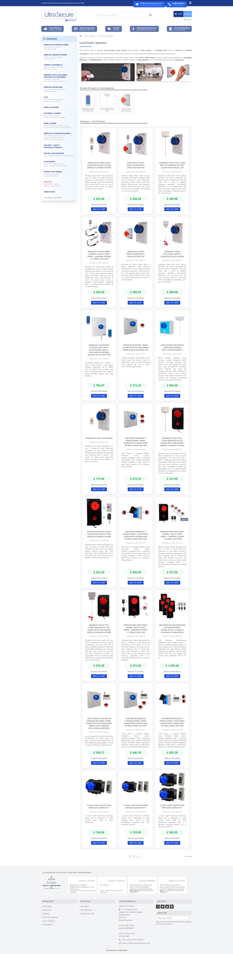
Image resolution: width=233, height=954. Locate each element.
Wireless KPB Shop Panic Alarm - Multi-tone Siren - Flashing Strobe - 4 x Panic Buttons (172, 535)
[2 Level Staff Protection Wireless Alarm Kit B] (136, 787)
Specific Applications (59, 154)
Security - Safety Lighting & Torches (53, 146)
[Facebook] (158, 907)
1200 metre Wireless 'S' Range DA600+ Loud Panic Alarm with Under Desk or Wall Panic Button (172, 722)
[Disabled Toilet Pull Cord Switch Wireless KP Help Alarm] (172, 233)
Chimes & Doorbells (54, 67)
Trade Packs (49, 192)
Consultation (48, 924)
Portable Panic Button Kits (88, 110)
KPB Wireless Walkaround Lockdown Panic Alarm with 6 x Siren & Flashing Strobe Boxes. (172, 628)
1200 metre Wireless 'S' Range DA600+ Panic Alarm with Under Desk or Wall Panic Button (135, 722)
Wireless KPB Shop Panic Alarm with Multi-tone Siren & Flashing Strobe (99, 534)
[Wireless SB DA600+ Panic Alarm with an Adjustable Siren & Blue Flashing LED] (136, 326)
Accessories (55, 163)
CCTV (53, 99)
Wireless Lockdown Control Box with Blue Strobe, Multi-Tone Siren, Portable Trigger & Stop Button (98, 350)
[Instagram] (172, 907)
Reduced (52, 184)
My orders (85, 906)
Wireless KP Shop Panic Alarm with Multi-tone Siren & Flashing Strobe (99, 165)
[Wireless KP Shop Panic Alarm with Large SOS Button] (136, 144)
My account (86, 901)
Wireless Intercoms (54, 89)
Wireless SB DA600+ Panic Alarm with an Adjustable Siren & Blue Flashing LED (135, 347)
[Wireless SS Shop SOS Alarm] (99, 419)
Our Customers (49, 921)
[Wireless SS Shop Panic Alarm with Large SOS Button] (136, 233)
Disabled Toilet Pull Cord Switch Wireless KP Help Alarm (172, 254)
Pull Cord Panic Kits (107, 110)
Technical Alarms (55, 115)
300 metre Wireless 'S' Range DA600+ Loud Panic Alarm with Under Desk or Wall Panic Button (135, 535)
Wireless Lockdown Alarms (57, 136)
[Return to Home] (80, 35)
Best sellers (47, 906)
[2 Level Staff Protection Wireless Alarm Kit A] (99, 787)
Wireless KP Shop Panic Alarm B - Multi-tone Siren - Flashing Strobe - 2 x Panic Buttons (99, 255)
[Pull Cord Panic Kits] (107, 100)
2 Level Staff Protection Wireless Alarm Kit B (135, 806)
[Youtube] (167, 907)
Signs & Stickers (51, 107)
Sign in (189, 19)
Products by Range (53, 173)
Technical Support (53, 198)
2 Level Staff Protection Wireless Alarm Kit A (99, 806)
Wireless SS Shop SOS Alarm (98, 438)
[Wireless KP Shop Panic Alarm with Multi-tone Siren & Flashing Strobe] (99, 144)
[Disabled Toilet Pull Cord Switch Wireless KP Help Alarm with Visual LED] (172, 144)
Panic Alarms (57, 125)
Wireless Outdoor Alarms (56, 47)
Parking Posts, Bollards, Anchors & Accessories (55, 78)
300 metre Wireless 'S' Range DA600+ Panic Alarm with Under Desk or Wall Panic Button (135, 442)
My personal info (88, 914)
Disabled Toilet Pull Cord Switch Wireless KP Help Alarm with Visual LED (172, 165)
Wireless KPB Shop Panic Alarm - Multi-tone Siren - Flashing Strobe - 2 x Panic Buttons (136, 628)
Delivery (46, 914)
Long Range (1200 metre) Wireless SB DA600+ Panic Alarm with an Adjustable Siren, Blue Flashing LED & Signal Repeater (99, 723)
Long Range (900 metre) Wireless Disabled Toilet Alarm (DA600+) (172, 347)
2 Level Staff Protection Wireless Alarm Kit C (172, 806)
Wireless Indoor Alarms (55, 57)
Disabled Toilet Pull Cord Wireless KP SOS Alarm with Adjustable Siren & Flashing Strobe (172, 442)
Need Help (47, 910)
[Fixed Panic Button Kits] (126, 100)
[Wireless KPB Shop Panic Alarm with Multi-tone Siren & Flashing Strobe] (99, 513)
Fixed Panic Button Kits (126, 110)
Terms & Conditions (50, 917)
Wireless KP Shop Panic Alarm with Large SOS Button (136, 165)
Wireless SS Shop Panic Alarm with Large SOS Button (136, 254)
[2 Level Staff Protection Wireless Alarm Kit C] (172, 787)
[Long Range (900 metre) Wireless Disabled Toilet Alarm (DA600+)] (172, 326)
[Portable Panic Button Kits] (88, 100)
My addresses (86, 910)
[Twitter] (162, 907)
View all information (99, 204)
